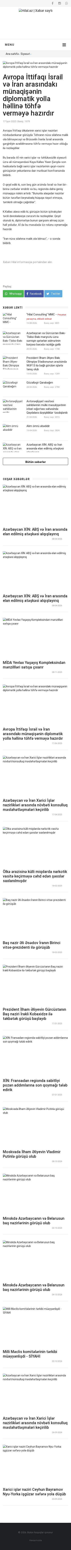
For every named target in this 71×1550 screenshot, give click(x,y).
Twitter (55, 293)
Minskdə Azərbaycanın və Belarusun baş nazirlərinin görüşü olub (33, 1220)
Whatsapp (15, 293)
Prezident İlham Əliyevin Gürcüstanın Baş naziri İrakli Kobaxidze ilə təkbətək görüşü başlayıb (34, 1014)
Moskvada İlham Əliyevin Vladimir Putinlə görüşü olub (32, 1154)
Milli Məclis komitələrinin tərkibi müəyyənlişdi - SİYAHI (30, 1354)
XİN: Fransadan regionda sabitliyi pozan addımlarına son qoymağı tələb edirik (35, 1085)
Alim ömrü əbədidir (38, 426)
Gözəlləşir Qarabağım (40, 382)
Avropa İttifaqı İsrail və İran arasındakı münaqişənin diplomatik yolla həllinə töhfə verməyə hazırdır (33, 734)
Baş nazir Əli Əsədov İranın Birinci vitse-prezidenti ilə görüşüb (31, 945)
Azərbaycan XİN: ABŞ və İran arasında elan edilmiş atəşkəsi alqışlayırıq (45, 448)
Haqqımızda (35, 1540)
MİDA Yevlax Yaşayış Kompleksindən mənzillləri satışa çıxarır (34, 664)
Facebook (35, 293)
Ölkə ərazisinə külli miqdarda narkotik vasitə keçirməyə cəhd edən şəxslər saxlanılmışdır (35, 876)
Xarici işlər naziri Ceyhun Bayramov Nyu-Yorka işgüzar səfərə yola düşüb (34, 1491)
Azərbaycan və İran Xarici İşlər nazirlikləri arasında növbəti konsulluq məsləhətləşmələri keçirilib (35, 805)
